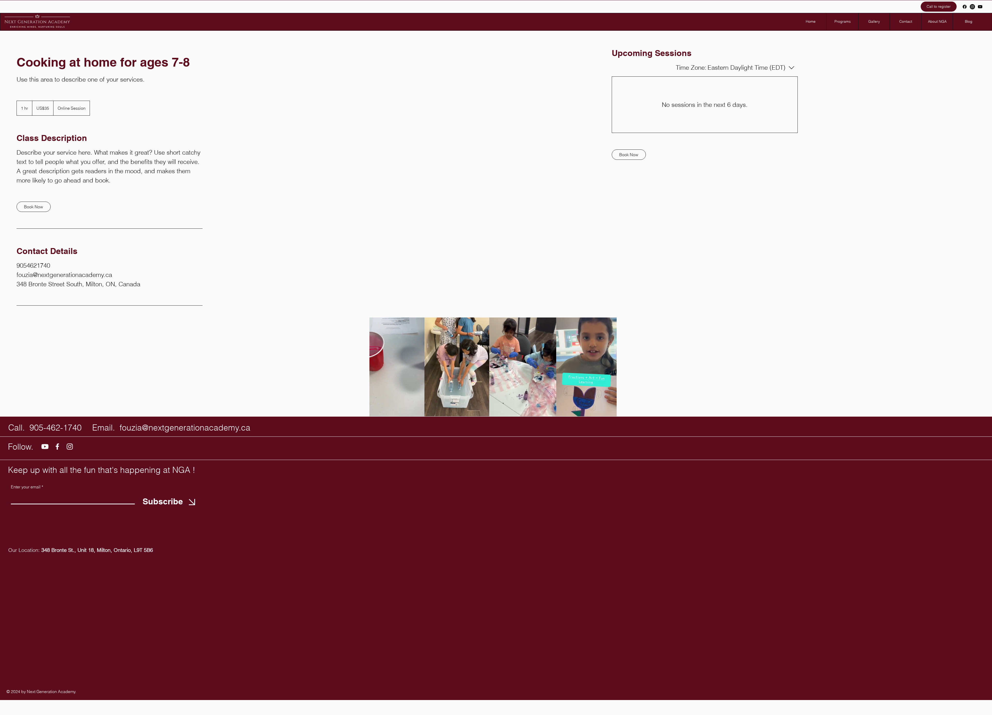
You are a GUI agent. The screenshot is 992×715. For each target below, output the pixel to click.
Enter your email (26, 487)
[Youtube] (980, 6)
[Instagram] (972, 6)
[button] (417, 410)
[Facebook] (964, 6)
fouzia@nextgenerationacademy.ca (185, 428)
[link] (34, 207)
